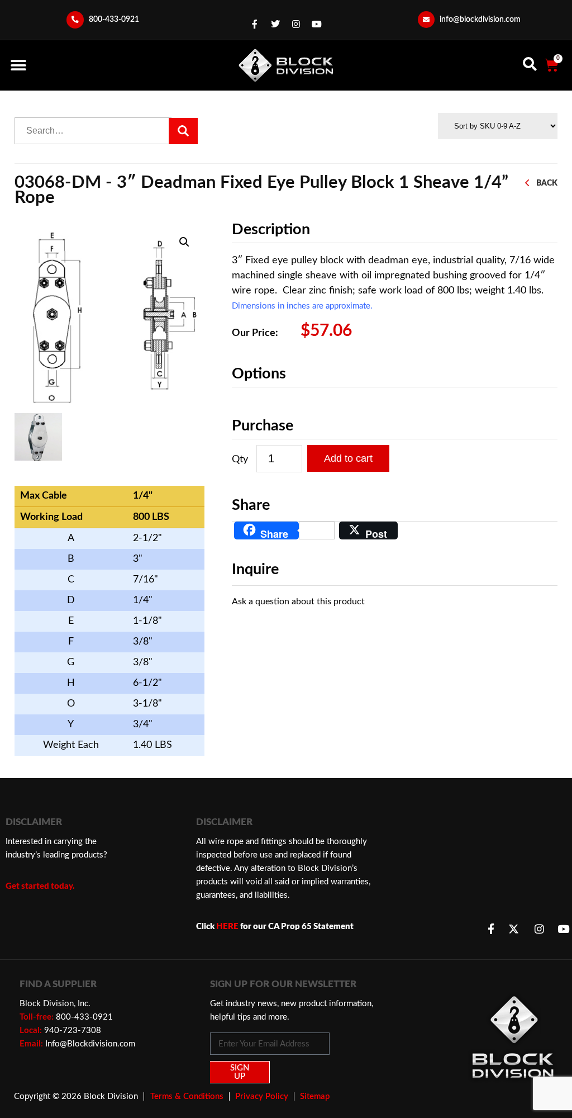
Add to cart (348, 458)
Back (546, 183)
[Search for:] (93, 130)
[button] (18, 65)
